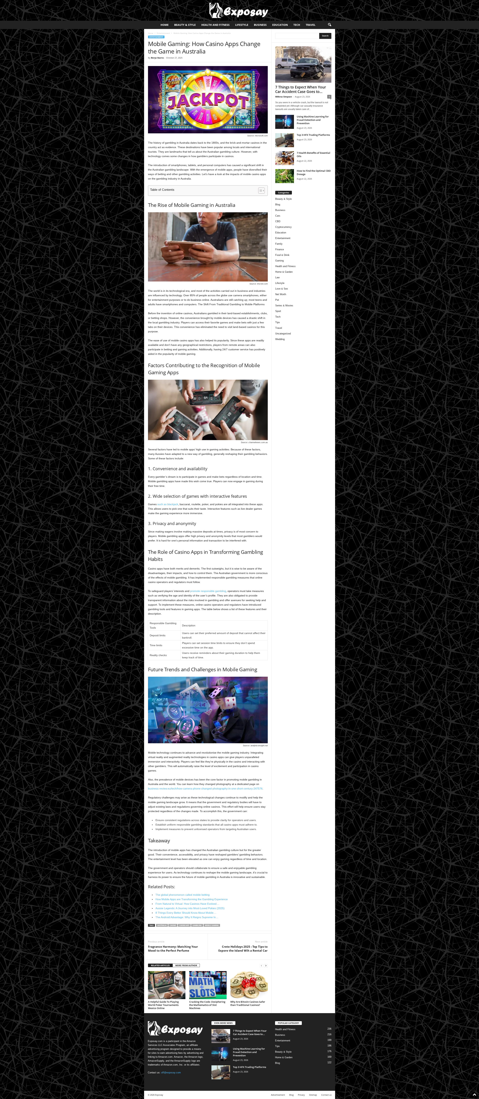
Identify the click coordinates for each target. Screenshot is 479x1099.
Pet (277, 300)
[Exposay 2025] (239, 10)
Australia (162, 925)
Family (279, 243)
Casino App (184, 925)
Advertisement (278, 1094)
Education (280, 25)
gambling (197, 925)
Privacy (301, 1094)
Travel (310, 25)
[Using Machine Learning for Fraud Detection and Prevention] (284, 122)
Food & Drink (282, 255)
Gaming (279, 260)
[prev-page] (261, 966)
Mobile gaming (212, 925)
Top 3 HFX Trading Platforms (313, 135)
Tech (296, 25)
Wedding (280, 339)
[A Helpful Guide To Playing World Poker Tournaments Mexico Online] (166, 985)
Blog (277, 204)
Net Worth (280, 294)
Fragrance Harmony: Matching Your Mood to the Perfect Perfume (173, 948)
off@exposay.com (171, 1072)
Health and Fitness (215, 25)
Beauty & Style (185, 25)
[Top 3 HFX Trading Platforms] (284, 140)
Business (260, 25)
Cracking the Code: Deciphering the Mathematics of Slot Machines (207, 1005)
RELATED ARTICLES (160, 965)
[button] (329, 25)
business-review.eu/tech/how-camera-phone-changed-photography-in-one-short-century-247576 (205, 788)
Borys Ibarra (157, 57)
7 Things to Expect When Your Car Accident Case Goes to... (300, 89)
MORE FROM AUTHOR (186, 965)
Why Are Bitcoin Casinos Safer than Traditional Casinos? (247, 1003)
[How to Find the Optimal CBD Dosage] (284, 176)
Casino (173, 925)
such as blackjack (167, 504)
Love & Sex (281, 288)
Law (277, 277)
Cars (277, 215)
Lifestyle (241, 25)
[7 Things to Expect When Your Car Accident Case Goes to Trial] (303, 64)
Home (165, 25)
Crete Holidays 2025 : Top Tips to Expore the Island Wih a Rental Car (243, 948)
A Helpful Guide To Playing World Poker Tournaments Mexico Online (163, 1005)
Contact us (326, 1094)
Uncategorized (283, 333)
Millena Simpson (283, 96)
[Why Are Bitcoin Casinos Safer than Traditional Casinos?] (249, 985)
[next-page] (266, 966)
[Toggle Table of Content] (259, 190)
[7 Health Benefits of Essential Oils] (284, 158)
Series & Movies (284, 305)
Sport (278, 311)
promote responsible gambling (208, 591)
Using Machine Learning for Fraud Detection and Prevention (313, 120)
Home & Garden (284, 271)
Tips (277, 322)
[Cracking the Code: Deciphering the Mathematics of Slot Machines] (208, 985)
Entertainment (163, 33)
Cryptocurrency (283, 227)
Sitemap (313, 1094)
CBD (277, 221)
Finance (279, 249)
